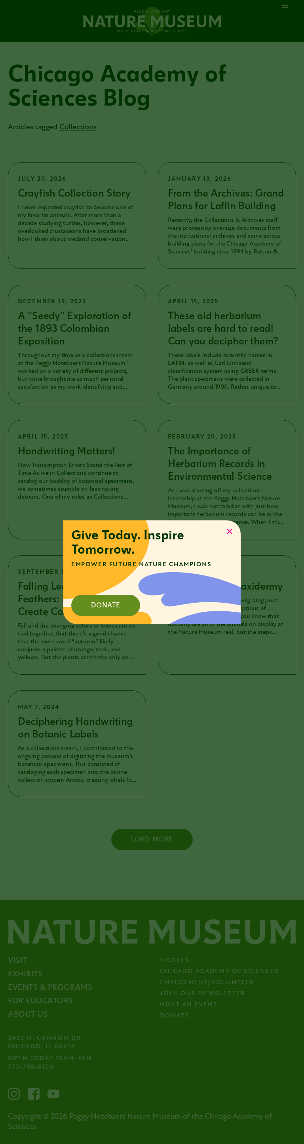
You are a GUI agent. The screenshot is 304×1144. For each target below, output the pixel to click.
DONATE (105, 605)
